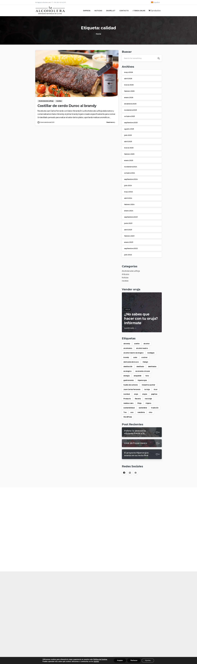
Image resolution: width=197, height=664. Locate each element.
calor (135, 357)
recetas (125, 280)
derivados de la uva (131, 362)
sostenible (143, 408)
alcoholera (127, 348)
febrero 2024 (129, 204)
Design (145, 362)
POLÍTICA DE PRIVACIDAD (46, 620)
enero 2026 (128, 97)
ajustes (96, 661)
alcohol (146, 343)
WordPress (127, 417)
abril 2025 (128, 141)
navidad (126, 394)
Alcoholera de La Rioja (131, 271)
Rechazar (134, 660)
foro (147, 376)
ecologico (127, 371)
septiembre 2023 (131, 217)
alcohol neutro (142, 348)
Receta (138, 399)
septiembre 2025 (131, 122)
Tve (124, 412)
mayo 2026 (128, 72)
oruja (136, 394)
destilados (152, 366)
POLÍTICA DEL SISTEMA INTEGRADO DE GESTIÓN (55, 625)
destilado (140, 366)
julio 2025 (128, 135)
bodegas (151, 353)
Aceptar (120, 660)
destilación (127, 366)
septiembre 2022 (131, 248)
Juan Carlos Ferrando (131, 389)
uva (131, 412)
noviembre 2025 (130, 110)
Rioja (139, 403)
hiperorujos (142, 380)
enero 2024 (128, 211)
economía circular (142, 371)
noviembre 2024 (130, 167)
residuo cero (128, 403)
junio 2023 (128, 223)
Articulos (125, 274)
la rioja (147, 389)
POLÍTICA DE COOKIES (44, 617)
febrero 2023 (129, 236)
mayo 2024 (128, 192)
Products (127, 399)
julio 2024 (128, 185)
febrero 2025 (129, 154)
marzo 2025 (128, 148)
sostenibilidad (129, 408)
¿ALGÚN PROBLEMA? (43, 628)
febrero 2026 (129, 91)
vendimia (141, 412)
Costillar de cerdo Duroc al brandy (67, 106)
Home (98, 34)
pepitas (154, 394)
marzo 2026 (128, 85)
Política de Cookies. (100, 659)
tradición (154, 408)
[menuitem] (155, 2)
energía (126, 376)
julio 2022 (128, 255)
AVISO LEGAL (40, 613)
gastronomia (128, 380)
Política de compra (96, 623)
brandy (126, 357)
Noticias (125, 277)
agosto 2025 (129, 129)
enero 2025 (128, 160)
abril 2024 (128, 198)
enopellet (137, 376)
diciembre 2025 (130, 104)
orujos (144, 394)
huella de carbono (130, 385)
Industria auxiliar (148, 385)
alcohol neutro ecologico (133, 353)
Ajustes (148, 660)
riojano (148, 403)
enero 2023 (128, 242)
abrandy (126, 343)
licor (155, 389)
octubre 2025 (129, 116)
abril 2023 (128, 230)
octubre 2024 (129, 173)
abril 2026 (128, 78)
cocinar (144, 357)
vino (150, 412)
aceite (136, 343)
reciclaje (148, 399)
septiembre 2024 (131, 179)
